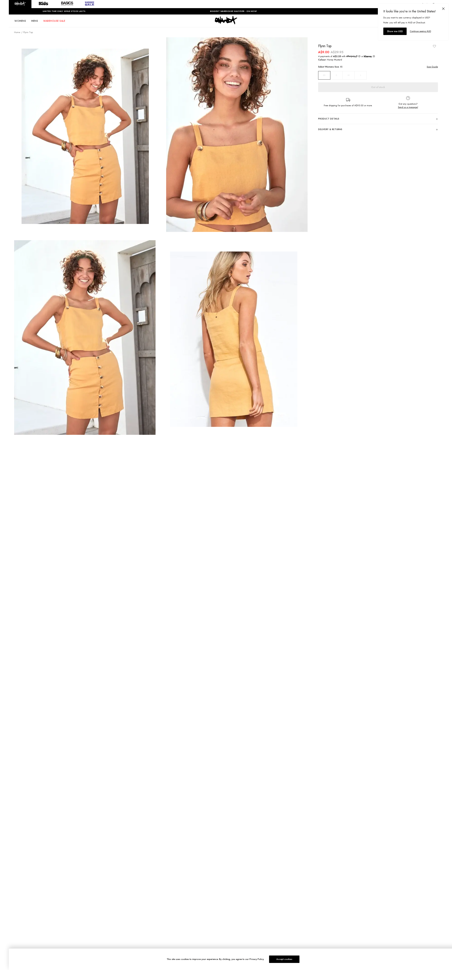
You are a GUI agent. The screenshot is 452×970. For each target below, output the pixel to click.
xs (324, 75)
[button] (20, 4)
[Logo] (226, 23)
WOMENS (20, 21)
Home (17, 32)
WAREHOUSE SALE (54, 21)
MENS (34, 21)
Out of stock (378, 87)
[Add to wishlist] (434, 46)
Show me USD (395, 31)
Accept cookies (284, 959)
